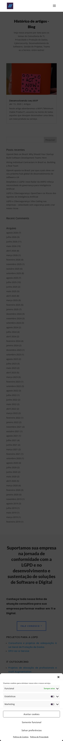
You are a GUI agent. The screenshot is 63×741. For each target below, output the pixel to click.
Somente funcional (31, 722)
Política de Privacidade (39, 737)
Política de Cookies (21, 737)
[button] (58, 677)
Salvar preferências (32, 730)
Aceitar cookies (31, 714)
